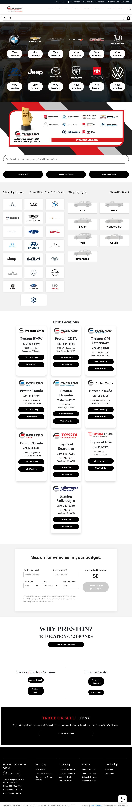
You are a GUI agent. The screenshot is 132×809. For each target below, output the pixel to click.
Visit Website (31, 364)
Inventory (41, 764)
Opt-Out (72, 805)
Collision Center (36, 690)
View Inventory (14, 53)
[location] (108, 1)
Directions (109, 773)
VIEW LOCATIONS (66, 644)
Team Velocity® (96, 806)
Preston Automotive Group (12, 805)
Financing (64, 764)
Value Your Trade (66, 733)
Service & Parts (36, 680)
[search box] (66, 158)
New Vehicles (41, 769)
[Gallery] (66, 128)
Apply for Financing (96, 681)
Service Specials (89, 769)
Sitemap (47, 805)
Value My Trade (65, 777)
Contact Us (13, 774)
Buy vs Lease (96, 692)
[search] (130, 9)
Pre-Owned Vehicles (44, 773)
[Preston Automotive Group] (15, 9)
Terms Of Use (38, 805)
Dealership (111, 764)
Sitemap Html (55, 805)
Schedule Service (89, 777)
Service (86, 764)
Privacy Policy (27, 805)
